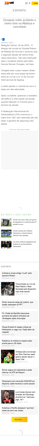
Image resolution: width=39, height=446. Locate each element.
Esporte (19, 10)
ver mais (18, 419)
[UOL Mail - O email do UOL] (26, 3)
